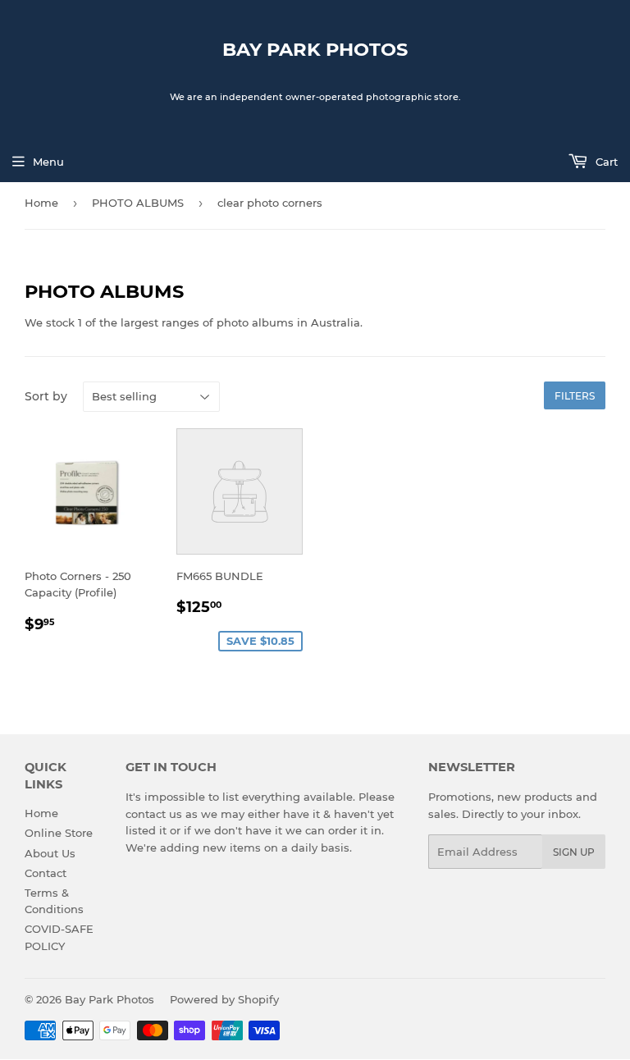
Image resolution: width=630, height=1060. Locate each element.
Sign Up (574, 852)
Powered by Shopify (224, 999)
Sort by (46, 396)
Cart (605, 161)
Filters (575, 396)
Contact (45, 873)
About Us (50, 853)
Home (41, 202)
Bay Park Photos (315, 49)
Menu (48, 161)
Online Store (59, 832)
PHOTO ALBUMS (138, 202)
